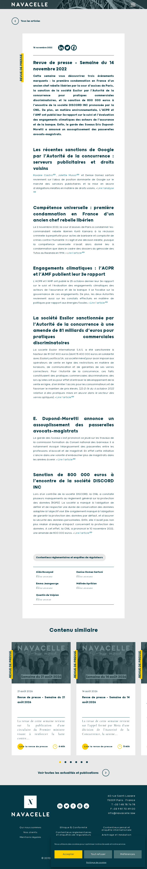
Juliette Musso (67, 175)
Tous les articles (30, 21)
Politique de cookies (96, 862)
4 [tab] (76, 762)
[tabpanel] (41, 698)
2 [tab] (65, 762)
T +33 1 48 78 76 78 (123, 804)
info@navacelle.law (121, 813)
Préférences (127, 854)
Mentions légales (30, 837)
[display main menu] (133, 4)
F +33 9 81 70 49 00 (122, 808)
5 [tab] (81, 762)
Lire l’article (74, 253)
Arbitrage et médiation (116, 835)
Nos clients (30, 832)
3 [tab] (71, 762)
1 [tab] (60, 762)
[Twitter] (67, 48)
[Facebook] (74, 48)
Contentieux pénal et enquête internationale (116, 828)
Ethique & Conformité (73, 827)
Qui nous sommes (30, 827)
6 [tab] (87, 762)
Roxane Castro (43, 175)
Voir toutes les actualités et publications (68, 773)
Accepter (68, 854)
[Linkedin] (61, 48)
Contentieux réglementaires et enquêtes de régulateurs (69, 557)
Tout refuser (98, 854)
